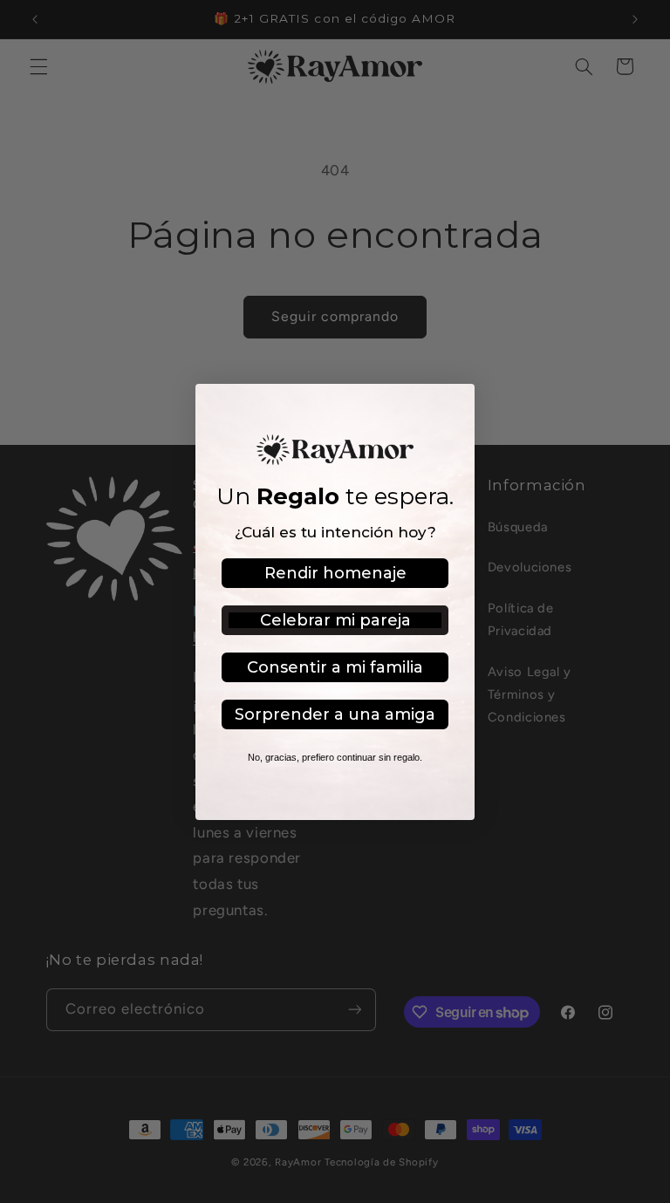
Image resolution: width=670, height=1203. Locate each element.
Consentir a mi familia (335, 667)
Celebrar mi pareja (335, 620)
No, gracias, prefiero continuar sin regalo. (335, 757)
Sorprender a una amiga (335, 714)
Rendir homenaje (335, 573)
